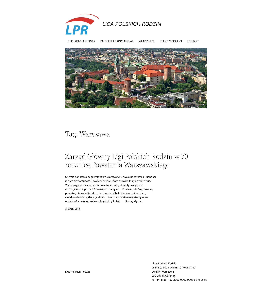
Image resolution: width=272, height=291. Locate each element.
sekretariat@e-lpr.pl (163, 275)
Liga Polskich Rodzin (131, 24)
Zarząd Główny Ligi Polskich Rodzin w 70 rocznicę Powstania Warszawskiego (126, 160)
